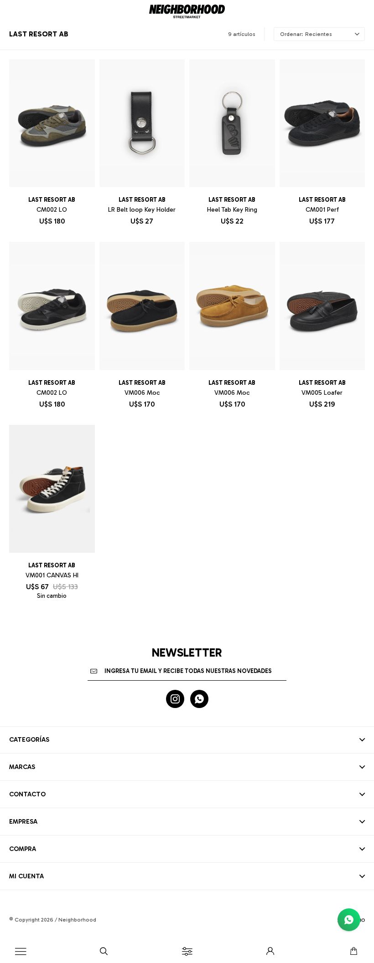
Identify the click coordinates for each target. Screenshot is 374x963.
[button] (104, 951)
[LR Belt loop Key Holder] (142, 123)
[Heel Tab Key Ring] (232, 123)
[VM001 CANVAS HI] (52, 489)
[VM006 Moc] (142, 306)
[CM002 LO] (52, 123)
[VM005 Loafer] (322, 306)
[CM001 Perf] (322, 123)
